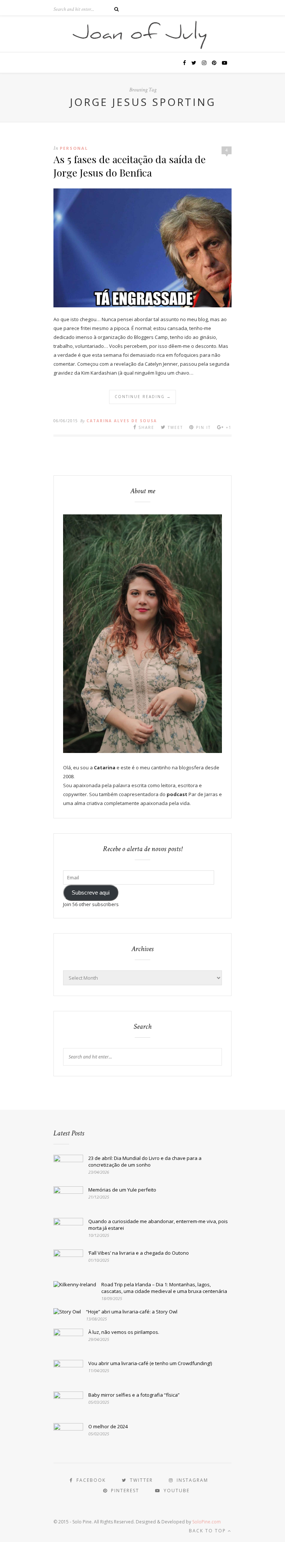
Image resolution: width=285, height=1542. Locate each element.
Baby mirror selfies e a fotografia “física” (134, 1394)
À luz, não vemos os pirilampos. (123, 1332)
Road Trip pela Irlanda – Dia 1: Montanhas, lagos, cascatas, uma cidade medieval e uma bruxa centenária (164, 1287)
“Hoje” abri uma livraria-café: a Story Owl (131, 1311)
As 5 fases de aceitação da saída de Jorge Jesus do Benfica (129, 165)
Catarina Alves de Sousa (121, 420)
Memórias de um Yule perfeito (122, 1189)
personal (74, 148)
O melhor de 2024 (108, 1426)
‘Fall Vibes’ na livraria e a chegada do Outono (138, 1253)
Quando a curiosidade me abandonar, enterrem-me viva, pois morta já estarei (158, 1224)
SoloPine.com (206, 1522)
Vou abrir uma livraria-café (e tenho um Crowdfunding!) (150, 1363)
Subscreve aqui (90, 893)
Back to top (208, 1531)
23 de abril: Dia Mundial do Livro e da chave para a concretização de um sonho (145, 1161)
